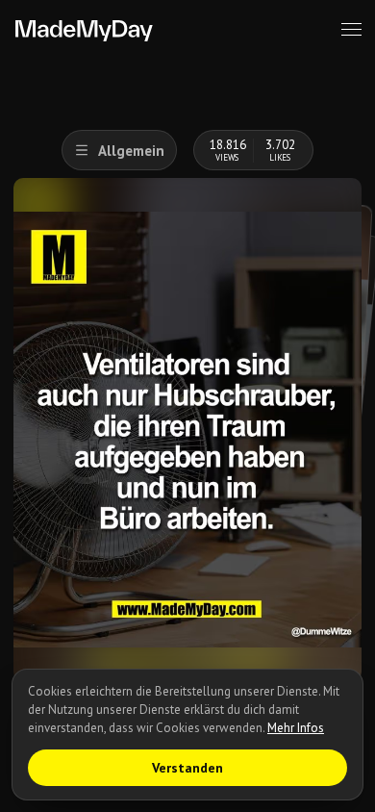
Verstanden (187, 767)
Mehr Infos (295, 728)
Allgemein (131, 150)
